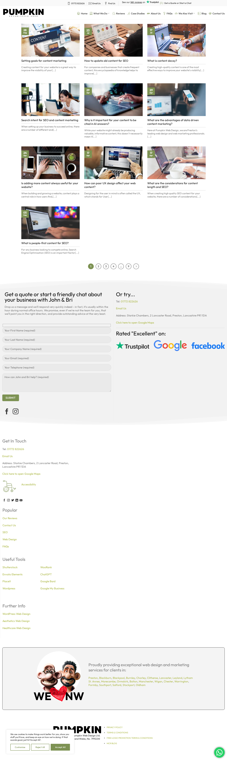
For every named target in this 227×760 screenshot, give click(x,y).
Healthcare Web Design (16, 628)
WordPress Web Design (16, 614)
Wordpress (8, 588)
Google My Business (52, 588)
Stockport (128, 685)
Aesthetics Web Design (16, 621)
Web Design (9, 539)
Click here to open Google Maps (135, 322)
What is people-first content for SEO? (45, 243)
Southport (105, 685)
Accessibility (28, 484)
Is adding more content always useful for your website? (49, 185)
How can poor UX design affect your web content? (110, 185)
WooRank (46, 567)
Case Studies (138, 13)
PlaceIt (6, 581)
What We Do (100, 13)
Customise (20, 747)
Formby (93, 685)
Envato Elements (12, 574)
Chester (168, 681)
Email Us (96, 3)
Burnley (130, 678)
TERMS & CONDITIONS (117, 732)
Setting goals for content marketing (43, 60)
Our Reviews (9, 518)
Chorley (141, 678)
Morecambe (108, 681)
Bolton (133, 681)
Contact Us (218, 13)
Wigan (158, 681)
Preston (93, 678)
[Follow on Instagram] (16, 412)
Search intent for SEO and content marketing (49, 120)
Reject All (40, 747)
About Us (156, 13)
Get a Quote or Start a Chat (177, 3)
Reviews (120, 13)
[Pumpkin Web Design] (23, 12)
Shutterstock (10, 567)
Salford (116, 685)
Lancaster (165, 678)
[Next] (136, 266)
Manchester (146, 681)
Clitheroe (152, 678)
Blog (204, 13)
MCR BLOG (112, 743)
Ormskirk (122, 681)
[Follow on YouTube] (21, 500)
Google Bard (47, 581)
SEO (5, 532)
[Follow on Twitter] (12, 500)
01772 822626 (78, 3)
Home (84, 13)
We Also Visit (186, 13)
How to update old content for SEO (106, 60)
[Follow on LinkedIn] (16, 500)
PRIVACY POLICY (115, 727)
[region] (40, 742)
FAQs (169, 13)
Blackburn (105, 678)
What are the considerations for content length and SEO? (172, 185)
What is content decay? (162, 60)
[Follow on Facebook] (7, 412)
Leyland (177, 678)
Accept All (60, 747)
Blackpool (119, 678)
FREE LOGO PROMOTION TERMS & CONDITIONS (130, 738)
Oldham (140, 685)
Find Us (111, 3)
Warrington (181, 681)
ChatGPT (46, 574)
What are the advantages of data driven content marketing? (173, 122)
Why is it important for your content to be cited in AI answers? (110, 122)
